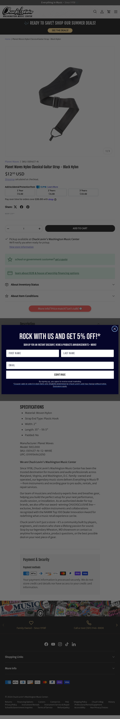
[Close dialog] (114, 328)
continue (60, 374)
